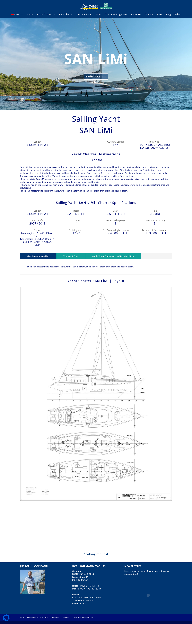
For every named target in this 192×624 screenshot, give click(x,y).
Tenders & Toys (70, 256)
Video (177, 14)
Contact (149, 14)
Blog (168, 14)
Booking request (95, 554)
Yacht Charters (45, 14)
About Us (136, 14)
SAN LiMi (96, 58)
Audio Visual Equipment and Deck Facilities (113, 256)
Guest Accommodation (38, 256)
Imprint (55, 617)
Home (30, 14)
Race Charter (66, 14)
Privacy (67, 617)
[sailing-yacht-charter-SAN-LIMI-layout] (96, 501)
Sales (98, 14)
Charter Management (116, 14)
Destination (83, 14)
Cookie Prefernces (83, 617)
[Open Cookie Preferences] (6, 620)
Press (159, 14)
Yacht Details (94, 76)
